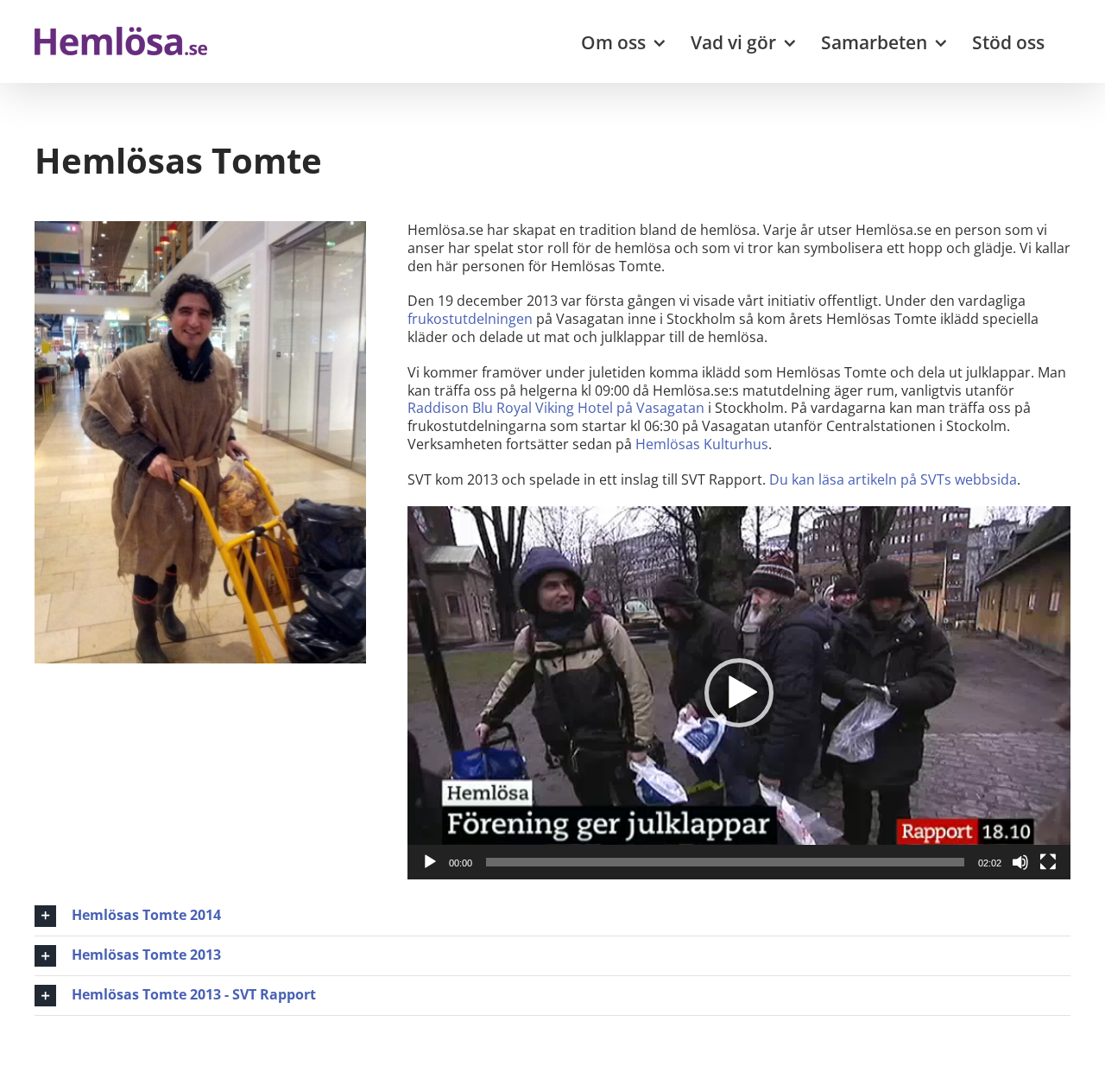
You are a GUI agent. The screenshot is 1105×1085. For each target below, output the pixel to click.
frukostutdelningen (470, 318)
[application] (738, 692)
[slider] (725, 862)
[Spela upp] (430, 862)
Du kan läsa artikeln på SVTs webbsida (893, 479)
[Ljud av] (1020, 862)
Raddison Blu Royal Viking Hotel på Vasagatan (555, 407)
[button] (739, 692)
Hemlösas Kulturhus (701, 444)
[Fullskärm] (1048, 862)
